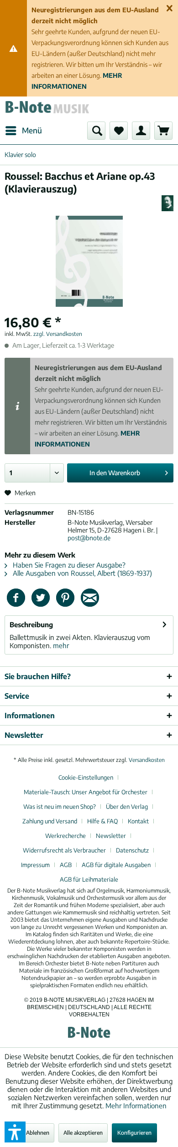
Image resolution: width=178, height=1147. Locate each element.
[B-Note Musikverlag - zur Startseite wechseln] (47, 109)
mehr (60, 645)
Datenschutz (132, 850)
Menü (32, 130)
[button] (15, 1132)
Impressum (35, 864)
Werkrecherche (65, 835)
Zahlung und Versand (49, 821)
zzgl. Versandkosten (57, 333)
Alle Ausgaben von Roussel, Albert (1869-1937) (81, 573)
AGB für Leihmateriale (89, 879)
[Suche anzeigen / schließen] (96, 131)
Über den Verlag (127, 806)
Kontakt (138, 821)
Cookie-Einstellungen (85, 777)
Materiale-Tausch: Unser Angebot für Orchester (85, 792)
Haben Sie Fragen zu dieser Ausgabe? (68, 565)
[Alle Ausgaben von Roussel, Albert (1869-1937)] (167, 203)
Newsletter (111, 835)
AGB (66, 864)
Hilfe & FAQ (102, 821)
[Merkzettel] (119, 131)
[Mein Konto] (141, 131)
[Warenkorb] (163, 131)
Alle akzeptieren (83, 1132)
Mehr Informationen (136, 1105)
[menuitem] (23, 131)
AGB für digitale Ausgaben (116, 864)
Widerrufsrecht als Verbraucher (64, 850)
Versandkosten (147, 759)
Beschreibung (31, 624)
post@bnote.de (89, 538)
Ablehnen (37, 1132)
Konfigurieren (134, 1132)
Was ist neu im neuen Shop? (59, 806)
